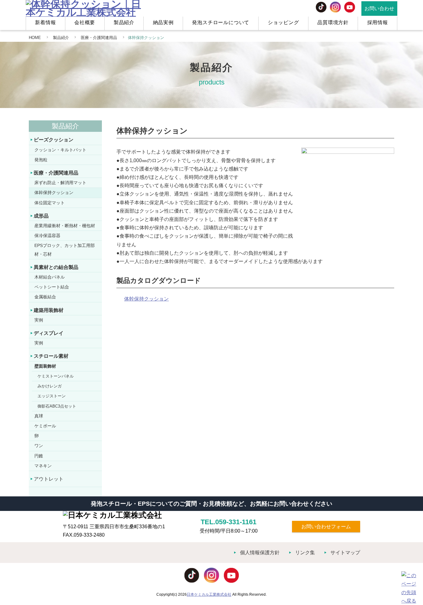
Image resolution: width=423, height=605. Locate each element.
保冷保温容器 (47, 235)
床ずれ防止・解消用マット (60, 182)
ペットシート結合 (51, 286)
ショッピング (283, 22)
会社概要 (84, 22)
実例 (38, 320)
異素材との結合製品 (56, 267)
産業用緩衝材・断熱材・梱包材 (64, 225)
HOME (35, 37)
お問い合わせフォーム (326, 526)
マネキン (43, 465)
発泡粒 (40, 159)
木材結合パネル (49, 276)
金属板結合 (45, 296)
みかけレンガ (49, 386)
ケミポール (45, 425)
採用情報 (377, 22)
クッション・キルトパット (60, 149)
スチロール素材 (51, 356)
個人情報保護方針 (260, 552)
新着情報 (45, 22)
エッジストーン (51, 396)
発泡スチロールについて (220, 22)
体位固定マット (49, 202)
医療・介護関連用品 (98, 37)
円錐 (38, 455)
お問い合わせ (379, 8)
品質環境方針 (333, 22)
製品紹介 (124, 22)
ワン (38, 445)
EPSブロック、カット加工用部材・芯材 (64, 249)
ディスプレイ (48, 333)
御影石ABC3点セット (56, 406)
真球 (38, 415)
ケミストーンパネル (55, 376)
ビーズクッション (53, 139)
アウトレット (48, 479)
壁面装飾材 (45, 366)
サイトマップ (345, 552)
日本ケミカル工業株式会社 (209, 594)
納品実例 (163, 22)
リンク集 (305, 552)
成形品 (41, 215)
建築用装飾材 (48, 310)
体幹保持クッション (53, 192)
